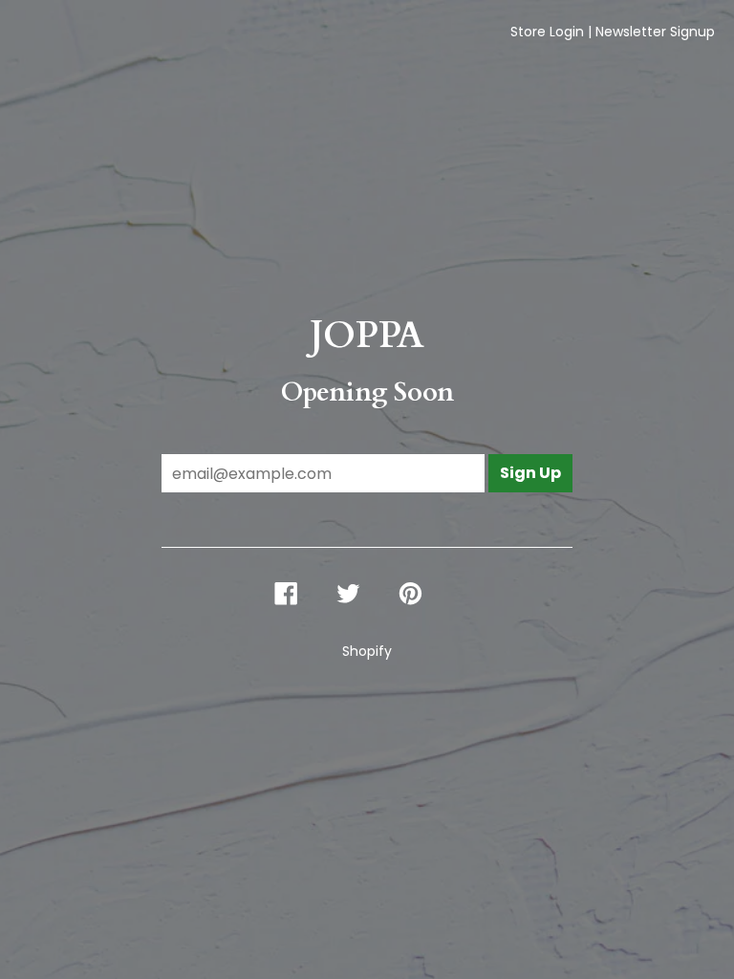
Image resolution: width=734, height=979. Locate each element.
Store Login (547, 31)
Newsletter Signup (655, 31)
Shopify (367, 651)
